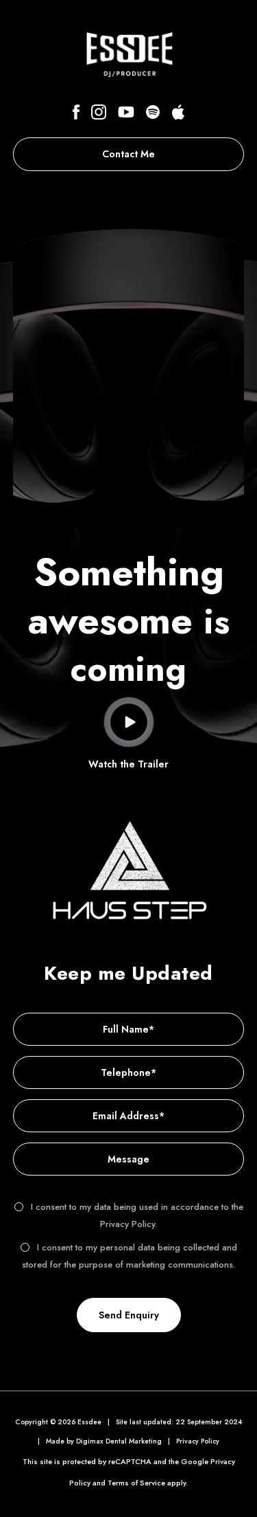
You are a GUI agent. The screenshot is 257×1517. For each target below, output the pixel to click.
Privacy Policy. (128, 1224)
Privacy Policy (197, 1441)
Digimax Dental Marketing (119, 1441)
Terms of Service (136, 1482)
